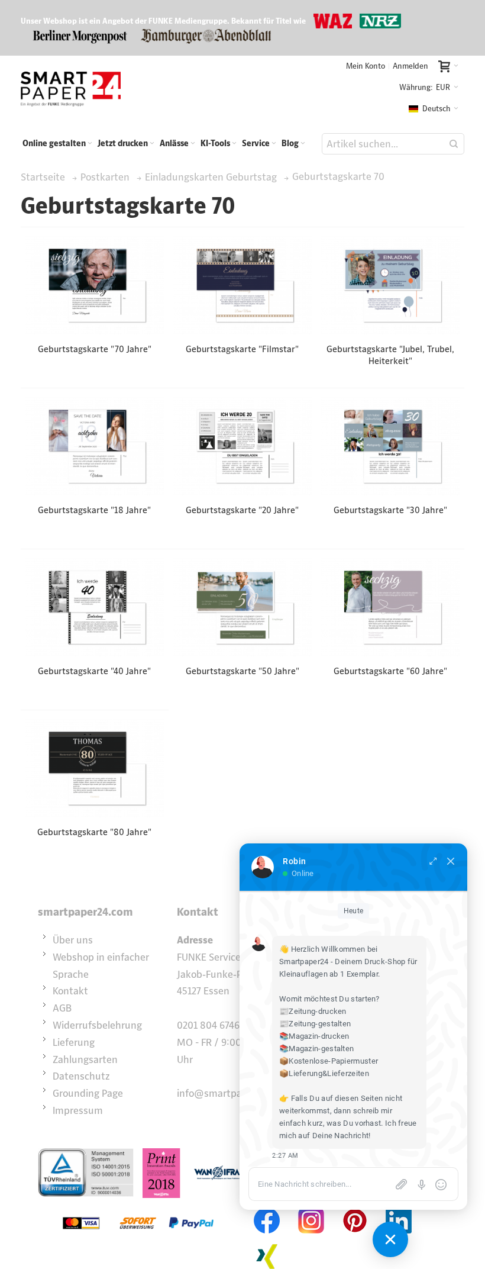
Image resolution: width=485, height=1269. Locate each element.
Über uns (73, 939)
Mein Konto (365, 66)
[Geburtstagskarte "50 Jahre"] (242, 607)
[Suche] (454, 144)
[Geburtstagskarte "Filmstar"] (242, 285)
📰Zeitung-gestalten (315, 1023)
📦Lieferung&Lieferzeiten (324, 1073)
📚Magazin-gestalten (316, 1048)
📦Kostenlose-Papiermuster (328, 1061)
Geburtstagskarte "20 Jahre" (242, 510)
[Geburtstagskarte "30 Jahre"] (390, 446)
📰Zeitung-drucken (313, 1011)
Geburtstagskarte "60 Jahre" (390, 671)
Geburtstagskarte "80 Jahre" (94, 832)
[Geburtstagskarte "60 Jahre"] (390, 607)
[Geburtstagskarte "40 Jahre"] (94, 607)
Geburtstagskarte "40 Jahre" (94, 671)
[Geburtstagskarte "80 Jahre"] (94, 768)
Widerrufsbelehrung (97, 1025)
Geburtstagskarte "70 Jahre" (94, 349)
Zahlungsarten (85, 1059)
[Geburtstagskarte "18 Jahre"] (94, 446)
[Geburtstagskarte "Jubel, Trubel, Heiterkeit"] (390, 285)
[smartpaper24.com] (71, 89)
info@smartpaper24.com (232, 1093)
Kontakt (70, 990)
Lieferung (74, 1042)
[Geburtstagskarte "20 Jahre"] (242, 446)
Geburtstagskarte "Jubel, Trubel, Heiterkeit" (390, 354)
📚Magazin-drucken (314, 1036)
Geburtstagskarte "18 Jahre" (94, 510)
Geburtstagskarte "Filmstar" (242, 349)
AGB (62, 1007)
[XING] (267, 1241)
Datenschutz (81, 1076)
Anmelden (410, 66)
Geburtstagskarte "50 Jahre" (242, 671)
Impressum (78, 1110)
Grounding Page (88, 1093)
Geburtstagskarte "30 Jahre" (390, 510)
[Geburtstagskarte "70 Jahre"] (94, 285)
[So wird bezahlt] (138, 1206)
